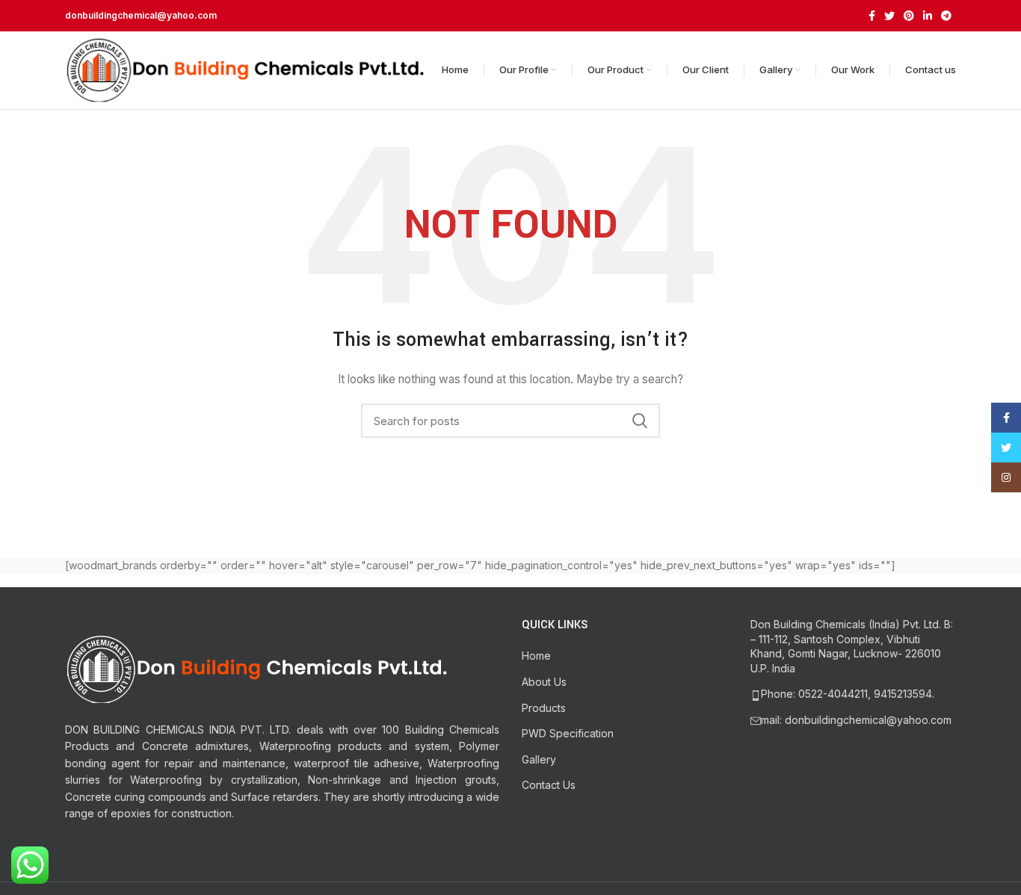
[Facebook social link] (872, 15)
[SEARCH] (639, 420)
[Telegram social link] (946, 15)
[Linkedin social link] (928, 15)
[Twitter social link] (889, 15)
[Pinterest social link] (909, 15)
